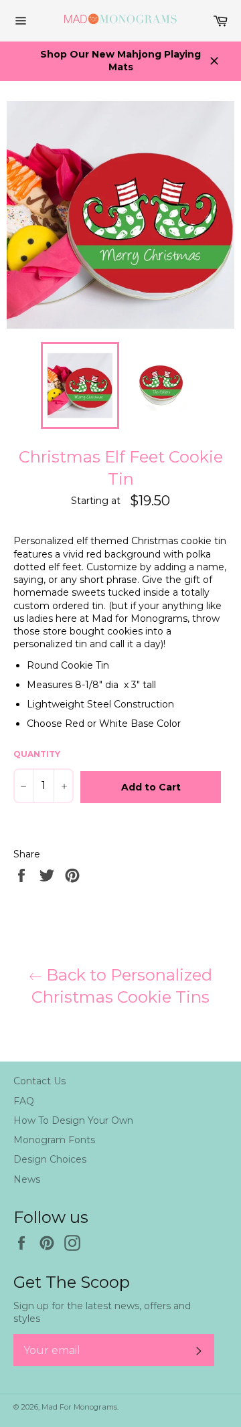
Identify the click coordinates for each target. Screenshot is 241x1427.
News (26, 1179)
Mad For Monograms (79, 1407)
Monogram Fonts (54, 1140)
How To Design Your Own (73, 1120)
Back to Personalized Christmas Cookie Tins (121, 986)
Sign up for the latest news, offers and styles (102, 1312)
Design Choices (49, 1159)
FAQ (23, 1101)
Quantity (36, 754)
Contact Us (39, 1081)
